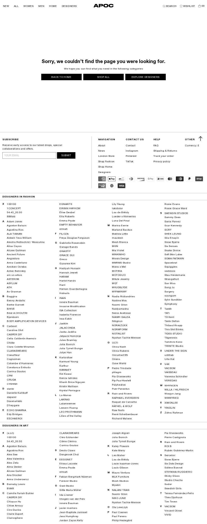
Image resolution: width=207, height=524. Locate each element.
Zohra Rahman (174, 412)
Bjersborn (13, 317)
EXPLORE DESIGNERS (145, 77)
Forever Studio (68, 481)
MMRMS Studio (121, 262)
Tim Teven (171, 501)
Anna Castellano (17, 262)
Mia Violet (118, 250)
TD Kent (169, 317)
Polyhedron (119, 384)
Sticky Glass (172, 475)
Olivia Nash (119, 346)
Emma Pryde (67, 220)
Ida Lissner (66, 494)
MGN (115, 246)
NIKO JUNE (119, 498)
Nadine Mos (119, 300)
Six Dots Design (174, 463)
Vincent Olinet (173, 510)
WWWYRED (171, 397)
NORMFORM (120, 329)
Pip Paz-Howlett (121, 380)
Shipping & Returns (165, 150)
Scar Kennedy (173, 225)
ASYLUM (12, 283)
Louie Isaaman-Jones (125, 463)
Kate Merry (118, 450)
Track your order (163, 156)
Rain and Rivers (122, 393)
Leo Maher (118, 455)
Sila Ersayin (172, 237)
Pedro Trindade (121, 368)
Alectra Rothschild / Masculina (26, 242)
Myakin (116, 485)
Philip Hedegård (122, 520)
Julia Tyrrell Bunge (71, 348)
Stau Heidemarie (175, 275)
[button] (6, 6)
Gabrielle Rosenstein (72, 242)
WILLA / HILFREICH (177, 389)
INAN (62, 298)
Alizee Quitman (16, 250)
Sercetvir (170, 455)
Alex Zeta (12, 462)
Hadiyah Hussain (69, 268)
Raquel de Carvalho (124, 402)
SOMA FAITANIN (174, 258)
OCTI (115, 342)
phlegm (116, 372)
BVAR (10, 488)
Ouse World (119, 363)
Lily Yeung (118, 204)
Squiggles (171, 266)
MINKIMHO (118, 254)
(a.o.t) (10, 433)
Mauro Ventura (121, 472)
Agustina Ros (15, 229)
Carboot (12, 326)
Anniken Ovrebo (16, 266)
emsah (63, 229)
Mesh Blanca (120, 242)
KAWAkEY (65, 369)
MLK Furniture (120, 476)
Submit (66, 155)
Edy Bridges (14, 414)
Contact (130, 145)
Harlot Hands (67, 280)
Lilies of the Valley (70, 415)
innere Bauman (68, 302)
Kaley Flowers (120, 446)
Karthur (63, 365)
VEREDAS (171, 380)
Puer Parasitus (120, 388)
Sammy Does (173, 217)
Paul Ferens (119, 516)
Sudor (168, 484)
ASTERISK (13, 279)
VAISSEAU (171, 372)
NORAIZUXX (119, 325)
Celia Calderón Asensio (21, 338)
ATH (9, 287)
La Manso (65, 395)
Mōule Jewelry (121, 279)
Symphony (171, 304)
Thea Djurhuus (173, 497)
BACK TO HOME (61, 77)
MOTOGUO (119, 275)
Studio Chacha (174, 480)
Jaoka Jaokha (67, 331)
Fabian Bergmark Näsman (75, 476)
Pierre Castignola (175, 437)
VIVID (168, 514)
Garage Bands (68, 247)
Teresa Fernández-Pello (179, 493)
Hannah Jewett (68, 272)
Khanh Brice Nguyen (72, 382)
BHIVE (11, 308)
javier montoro (68, 508)
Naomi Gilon (120, 304)
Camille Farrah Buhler (20, 493)
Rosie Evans (172, 204)
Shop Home (105, 166)
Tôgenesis (171, 337)
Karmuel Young (68, 361)
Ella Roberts (66, 216)
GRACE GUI (66, 255)
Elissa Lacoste (68, 463)
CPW (10, 375)
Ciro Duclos (14, 509)
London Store (106, 156)
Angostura (13, 258)
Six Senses (171, 246)
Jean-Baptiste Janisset (73, 512)
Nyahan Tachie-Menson (126, 337)
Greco (63, 259)
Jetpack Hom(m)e (70, 336)
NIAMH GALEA (121, 317)
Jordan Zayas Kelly (71, 520)
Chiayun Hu (14, 501)
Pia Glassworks (121, 376)
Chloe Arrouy (15, 505)
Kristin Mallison (68, 386)
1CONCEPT (14, 208)
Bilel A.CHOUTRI (17, 313)
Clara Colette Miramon (21, 346)
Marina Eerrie (120, 225)
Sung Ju (169, 287)
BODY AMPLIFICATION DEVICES (26, 321)
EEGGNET (65, 459)
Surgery (169, 291)
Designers (104, 172)
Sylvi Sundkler (173, 299)
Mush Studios (120, 481)
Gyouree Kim (67, 263)
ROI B (168, 446)
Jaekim (63, 323)
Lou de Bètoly (120, 212)
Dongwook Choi (69, 454)
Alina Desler (14, 466)
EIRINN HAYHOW (69, 208)
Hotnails (64, 293)
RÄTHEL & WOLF (122, 406)
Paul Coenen (120, 512)
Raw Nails (118, 410)
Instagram (132, 150)
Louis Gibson (120, 467)
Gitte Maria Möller (70, 490)
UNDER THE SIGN (176, 350)
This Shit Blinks (174, 329)
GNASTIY (65, 251)
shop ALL (103, 77)
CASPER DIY (14, 334)
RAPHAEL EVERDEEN (125, 397)
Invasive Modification (72, 306)
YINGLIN (170, 407)
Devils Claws (67, 450)
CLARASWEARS (17, 350)
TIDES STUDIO (173, 333)
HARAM (64, 276)
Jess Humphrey (68, 516)
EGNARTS (65, 204)
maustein (117, 237)
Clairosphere (15, 518)
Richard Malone (122, 418)
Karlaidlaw (66, 357)
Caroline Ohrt (15, 330)
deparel (11, 397)
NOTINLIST (118, 333)
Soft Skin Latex (173, 254)
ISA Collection (68, 310)
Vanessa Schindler (176, 376)
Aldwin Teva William (19, 237)
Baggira (12, 296)
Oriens (116, 359)
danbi (10, 388)
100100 (11, 204)
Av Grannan (14, 291)
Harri (62, 285)
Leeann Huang (68, 407)
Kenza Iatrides (68, 378)
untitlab (169, 355)
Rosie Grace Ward (176, 208)
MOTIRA (117, 271)
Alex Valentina (15, 458)
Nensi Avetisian (121, 313)
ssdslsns (170, 271)
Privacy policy (161, 161)
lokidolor (117, 208)
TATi (167, 313)
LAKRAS (64, 399)
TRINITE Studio (174, 346)
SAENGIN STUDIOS (176, 213)
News (101, 150)
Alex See (12, 454)
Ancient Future (16, 254)
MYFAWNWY (119, 291)
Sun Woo (170, 283)
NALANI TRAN (121, 490)
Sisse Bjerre (172, 242)
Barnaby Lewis (16, 484)
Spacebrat (171, 262)
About (101, 145)
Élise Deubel (67, 212)
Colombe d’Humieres (20, 363)
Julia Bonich (67, 344)
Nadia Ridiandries (123, 296)
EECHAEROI (14, 418)
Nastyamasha (120, 308)
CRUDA (11, 379)
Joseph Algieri (121, 433)
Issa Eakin (65, 318)
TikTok (129, 161)
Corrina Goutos (16, 371)
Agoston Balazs (16, 225)
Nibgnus (117, 321)
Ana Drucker (14, 475)
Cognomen (14, 359)
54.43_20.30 (14, 212)
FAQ (155, 145)
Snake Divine (172, 250)
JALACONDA (67, 327)
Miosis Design (120, 258)
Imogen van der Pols (72, 499)
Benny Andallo (16, 300)
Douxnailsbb (14, 401)
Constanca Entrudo (19, 367)
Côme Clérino (67, 441)
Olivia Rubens (120, 350)
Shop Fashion (106, 161)
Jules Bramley (68, 340)
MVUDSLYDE (119, 287)
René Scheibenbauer (125, 414)
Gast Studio (66, 485)
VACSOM (170, 368)
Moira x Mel (119, 266)
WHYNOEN (171, 385)
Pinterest (131, 156)
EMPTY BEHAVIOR (70, 224)
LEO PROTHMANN (70, 411)
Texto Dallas (172, 321)
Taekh (168, 308)
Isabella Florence (70, 314)
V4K (167, 364)
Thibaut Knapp (173, 325)
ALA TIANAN (14, 233)
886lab (11, 216)
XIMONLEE (171, 402)
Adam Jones (14, 221)
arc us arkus (14, 275)
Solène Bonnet (174, 467)
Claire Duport (15, 513)
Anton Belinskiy (16, 271)
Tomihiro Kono (173, 342)
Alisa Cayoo (14, 246)
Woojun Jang (173, 393)
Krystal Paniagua (69, 390)
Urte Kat (169, 359)
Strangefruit (172, 279)
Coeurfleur (13, 355)
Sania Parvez (173, 221)
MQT (115, 283)
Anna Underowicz (18, 479)
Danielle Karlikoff (17, 392)
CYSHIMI (12, 384)
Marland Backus (122, 229)
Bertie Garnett (15, 304)
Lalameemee (67, 403)
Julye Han (65, 352)
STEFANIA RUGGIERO (178, 471)
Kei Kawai (65, 373)
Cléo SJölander (68, 437)
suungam (170, 295)
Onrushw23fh (120, 355)
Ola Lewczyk (120, 507)
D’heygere (13, 405)
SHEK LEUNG (173, 233)
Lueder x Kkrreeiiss (124, 216)
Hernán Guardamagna (73, 289)
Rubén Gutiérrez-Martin (179, 450)
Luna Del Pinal (121, 220)
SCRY (168, 229)
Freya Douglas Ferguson (74, 237)
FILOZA (64, 233)
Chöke (11, 342)
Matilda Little (120, 233)
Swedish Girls (173, 488)
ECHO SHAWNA (16, 410)
